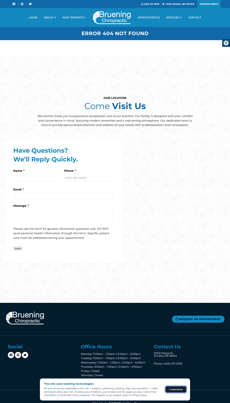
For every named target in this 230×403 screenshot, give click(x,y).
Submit (18, 248)
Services (172, 17)
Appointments (209, 4)
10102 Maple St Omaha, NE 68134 (165, 354)
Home (33, 17)
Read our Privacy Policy (134, 395)
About (49, 17)
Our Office (179, 4)
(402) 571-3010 (151, 4)
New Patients (73, 17)
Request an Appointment (199, 319)
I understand (176, 389)
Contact (194, 17)
